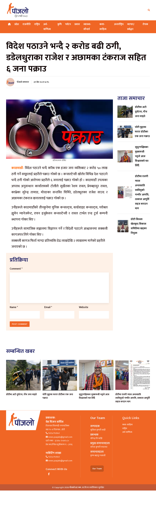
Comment (16, 268)
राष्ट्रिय (37, 24)
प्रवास (77, 24)
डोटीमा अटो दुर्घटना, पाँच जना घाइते (21, 394)
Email (48, 307)
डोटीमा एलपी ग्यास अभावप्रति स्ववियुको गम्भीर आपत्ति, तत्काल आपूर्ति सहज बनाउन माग (132, 398)
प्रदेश (16, 24)
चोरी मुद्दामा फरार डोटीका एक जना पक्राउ (58, 396)
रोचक (145, 24)
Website (83, 307)
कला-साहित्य (127, 424)
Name (14, 307)
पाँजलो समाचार (23, 82)
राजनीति (27, 24)
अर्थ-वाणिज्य (127, 432)
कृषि (59, 24)
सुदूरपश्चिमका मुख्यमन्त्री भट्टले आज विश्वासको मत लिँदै (94, 396)
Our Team (97, 468)
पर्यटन (68, 24)
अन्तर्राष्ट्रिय (119, 24)
